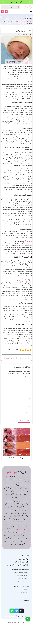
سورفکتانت (11, 177)
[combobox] (10, 7)
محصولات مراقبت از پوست (20, 572)
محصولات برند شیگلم (21, 579)
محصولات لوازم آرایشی (21, 575)
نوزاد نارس (16, 22)
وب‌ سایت (27, 413)
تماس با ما (24, 596)
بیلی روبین (21, 245)
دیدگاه (27, 376)
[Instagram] (21, 611)
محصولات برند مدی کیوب (20, 582)
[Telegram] (16, 611)
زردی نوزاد (29, 241)
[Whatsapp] (12, 611)
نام (29, 399)
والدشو (25, 590)
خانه (31, 22)
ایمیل (28, 406)
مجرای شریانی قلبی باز (26, 281)
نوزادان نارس (7, 79)
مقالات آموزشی (24, 22)
